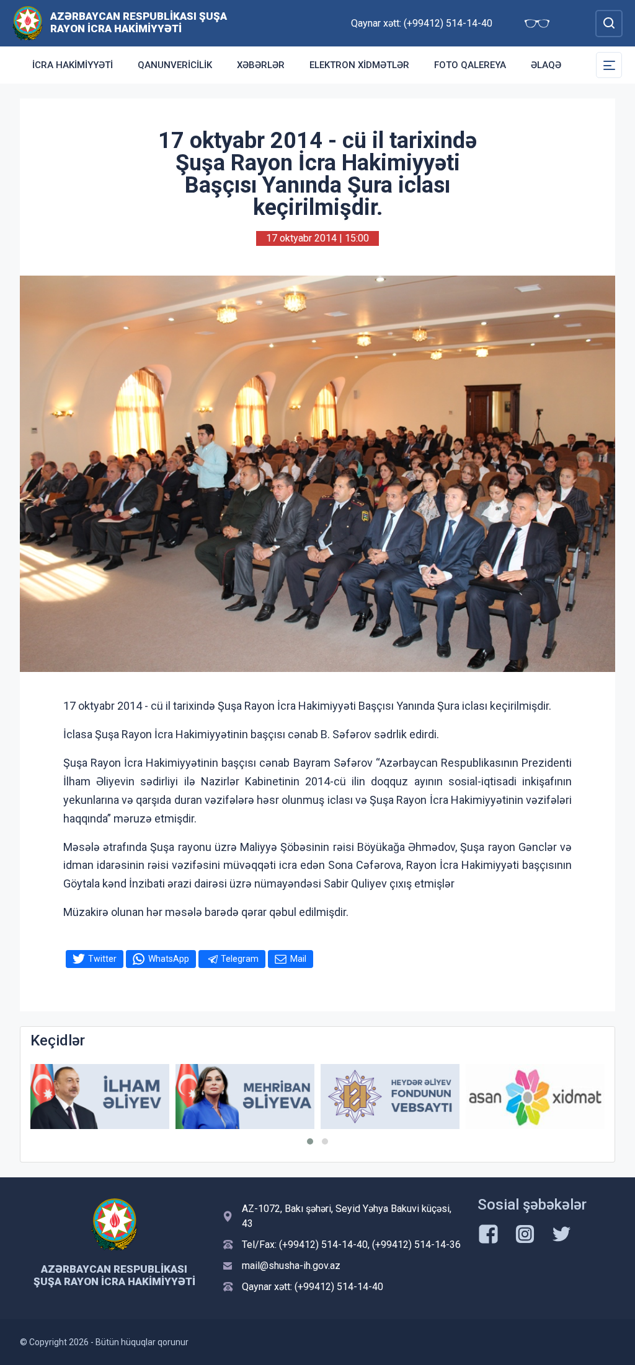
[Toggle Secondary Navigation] (609, 65)
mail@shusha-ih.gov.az (291, 1265)
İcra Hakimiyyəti (72, 65)
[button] (310, 1141)
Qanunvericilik (175, 65)
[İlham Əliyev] (99, 1096)
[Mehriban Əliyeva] (244, 1096)
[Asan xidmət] (535, 1096)
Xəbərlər (261, 65)
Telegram (240, 959)
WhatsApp (168, 959)
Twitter (102, 959)
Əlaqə (546, 65)
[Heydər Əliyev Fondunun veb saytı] (390, 1096)
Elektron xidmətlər (359, 65)
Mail (298, 959)
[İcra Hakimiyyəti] (27, 22)
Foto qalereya (470, 65)
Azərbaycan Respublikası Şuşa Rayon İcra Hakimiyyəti (138, 22)
